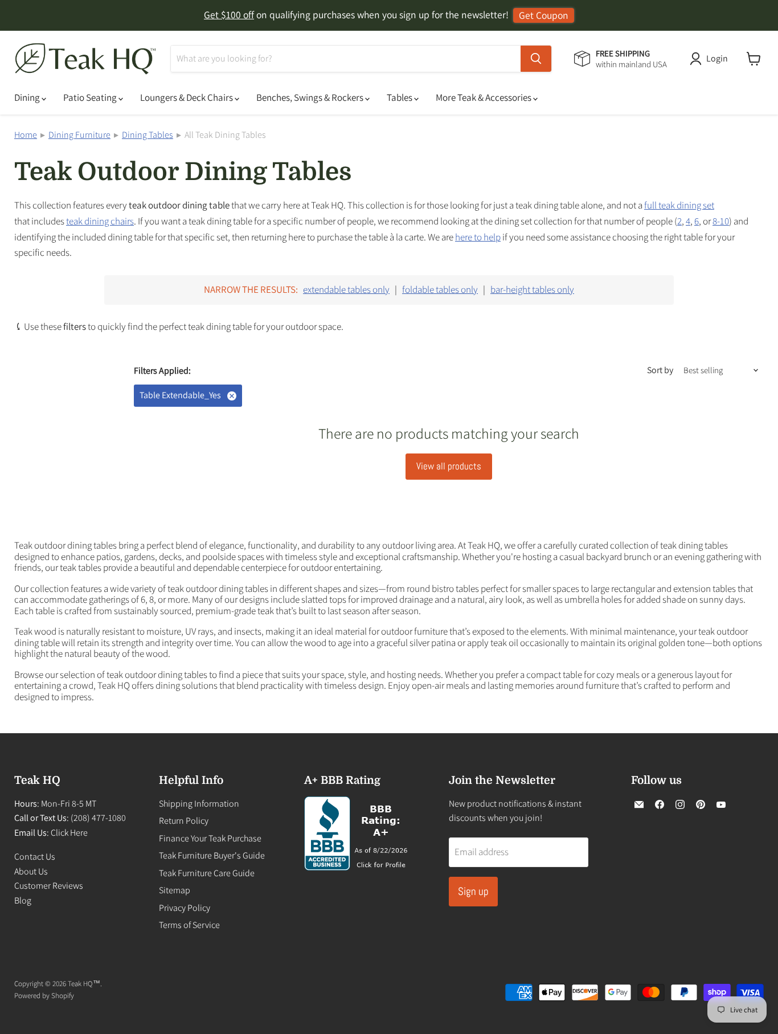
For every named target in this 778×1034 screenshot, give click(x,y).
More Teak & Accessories (484, 97)
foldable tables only (440, 289)
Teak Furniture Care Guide (207, 873)
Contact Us (34, 857)
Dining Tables (147, 135)
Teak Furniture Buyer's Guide (212, 855)
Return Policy (183, 821)
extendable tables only (346, 289)
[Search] (536, 59)
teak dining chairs (100, 221)
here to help (478, 237)
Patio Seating (90, 97)
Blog (22, 900)
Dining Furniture (79, 135)
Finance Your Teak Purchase (210, 838)
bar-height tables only (532, 289)
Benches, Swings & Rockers (310, 97)
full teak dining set (679, 205)
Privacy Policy (184, 908)
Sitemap (174, 890)
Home (25, 135)
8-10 (721, 221)
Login (717, 58)
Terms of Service (189, 925)
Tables (400, 97)
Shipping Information (199, 804)
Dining (28, 97)
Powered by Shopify (44, 995)
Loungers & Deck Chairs (187, 97)
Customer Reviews (48, 886)
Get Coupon (543, 15)
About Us (31, 871)
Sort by (660, 370)
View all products (448, 466)
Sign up (473, 891)
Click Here (69, 833)
